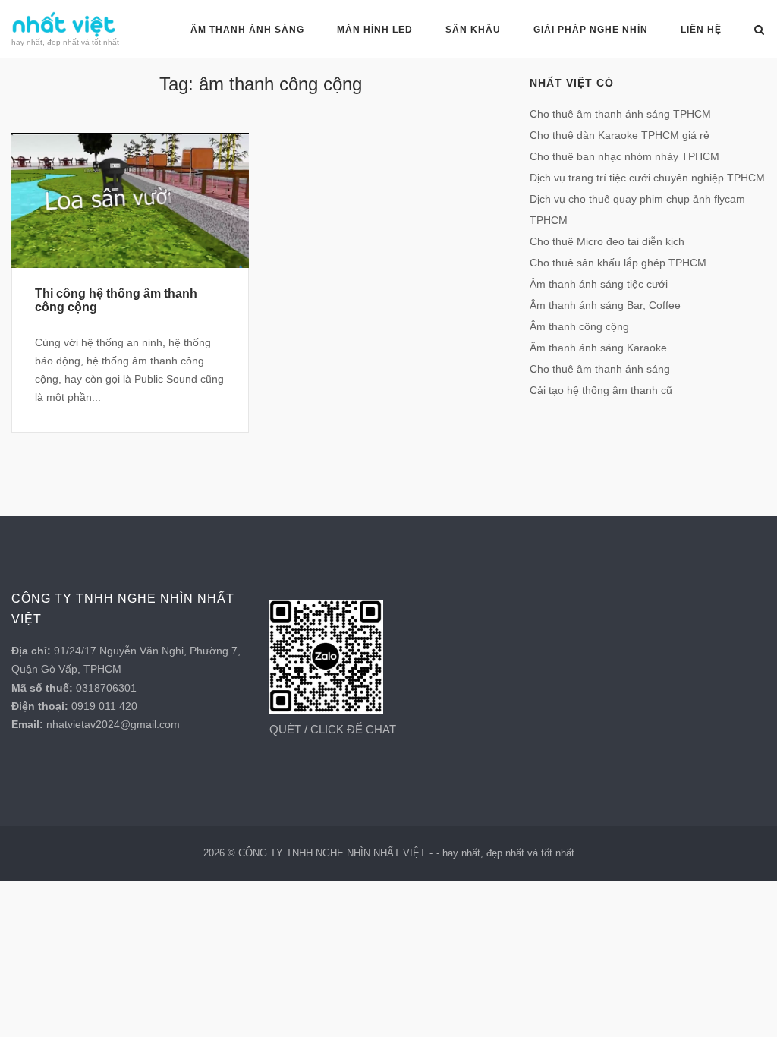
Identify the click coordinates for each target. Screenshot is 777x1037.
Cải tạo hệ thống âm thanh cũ (601, 390)
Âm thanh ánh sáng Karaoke (598, 348)
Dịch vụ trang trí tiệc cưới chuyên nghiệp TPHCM (647, 178)
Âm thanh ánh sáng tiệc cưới (599, 284)
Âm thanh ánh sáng (247, 29)
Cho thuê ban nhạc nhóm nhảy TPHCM (624, 156)
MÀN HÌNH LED (375, 29)
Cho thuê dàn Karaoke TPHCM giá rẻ (619, 135)
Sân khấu (473, 29)
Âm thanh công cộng (579, 326)
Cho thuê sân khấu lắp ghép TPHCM (618, 263)
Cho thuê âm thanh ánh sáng (600, 369)
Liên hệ (701, 29)
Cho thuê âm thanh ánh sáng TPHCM (620, 114)
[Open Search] (759, 30)
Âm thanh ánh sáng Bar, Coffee (605, 305)
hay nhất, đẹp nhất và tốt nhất (508, 853)
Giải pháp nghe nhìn (590, 29)
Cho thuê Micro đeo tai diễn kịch (607, 241)
